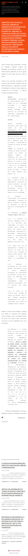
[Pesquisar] (22, 2)
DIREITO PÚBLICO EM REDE (10, 3)
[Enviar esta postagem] (2, 417)
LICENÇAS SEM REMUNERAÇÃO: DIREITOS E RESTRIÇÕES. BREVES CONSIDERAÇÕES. (14, 465)
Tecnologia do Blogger (15, 550)
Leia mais (24, 481)
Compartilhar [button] (21, 417)
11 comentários (14, 509)
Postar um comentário (16, 541)
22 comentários (14, 481)
